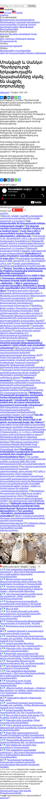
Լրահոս (4, 15)
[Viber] (12, 97)
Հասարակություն (24, 20)
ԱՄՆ (2, 39)
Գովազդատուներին (10, 793)
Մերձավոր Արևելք (25, 39)
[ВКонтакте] (1, 97)
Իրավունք (20, 22)
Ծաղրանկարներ (9, 29)
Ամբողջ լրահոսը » (9, 530)
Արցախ (4, 34)
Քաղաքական (7, 20)
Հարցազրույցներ (9, 27)
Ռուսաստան (7, 41)
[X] (5, 97)
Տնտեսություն (7, 22)
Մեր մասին (25, 791)
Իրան (34, 34)
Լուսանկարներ (23, 50)
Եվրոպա (10, 39)
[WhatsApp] (15, 97)
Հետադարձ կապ (9, 791)
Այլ (15, 41)
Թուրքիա (14, 34)
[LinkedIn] (8, 97)
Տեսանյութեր (7, 50)
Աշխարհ (17, 46)
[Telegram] (19, 97)
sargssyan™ (5, 798)
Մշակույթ (22, 24)
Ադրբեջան (24, 34)
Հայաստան (6, 46)
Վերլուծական (26, 27)
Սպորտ (32, 24)
